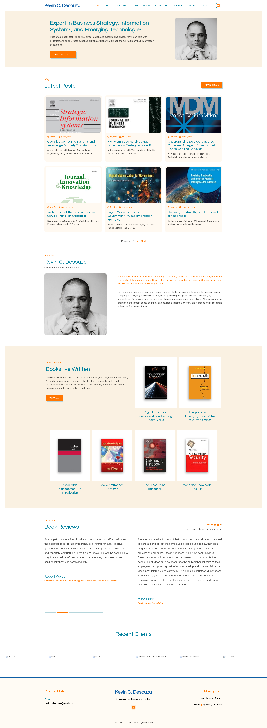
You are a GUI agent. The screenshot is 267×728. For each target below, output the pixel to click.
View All (54, 398)
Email (47, 699)
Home (97, 5)
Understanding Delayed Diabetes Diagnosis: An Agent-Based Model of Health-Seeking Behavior (193, 145)
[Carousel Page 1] (50, 612)
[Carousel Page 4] (86, 612)
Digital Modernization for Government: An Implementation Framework (129, 216)
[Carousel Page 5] (97, 612)
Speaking (179, 5)
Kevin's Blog (212, 85)
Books (135, 5)
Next (143, 241)
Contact (205, 5)
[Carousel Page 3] (74, 612)
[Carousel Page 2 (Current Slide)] (62, 612)
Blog (108, 5)
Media (192, 5)
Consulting (162, 5)
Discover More (63, 54)
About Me (120, 5)
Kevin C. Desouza (62, 5)
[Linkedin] (218, 5)
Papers (147, 5)
